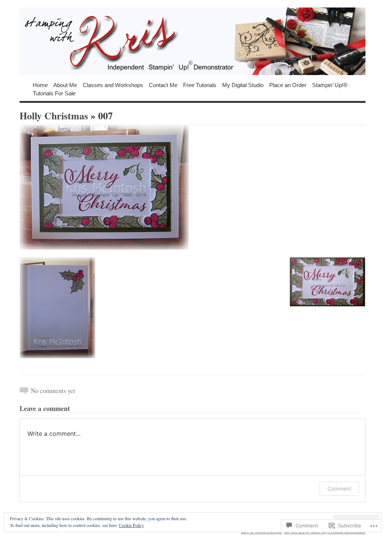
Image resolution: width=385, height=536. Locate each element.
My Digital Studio (243, 84)
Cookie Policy (131, 525)
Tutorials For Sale (54, 93)
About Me (65, 84)
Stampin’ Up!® (329, 84)
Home (40, 84)
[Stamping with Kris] (192, 41)
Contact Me (163, 84)
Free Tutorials (200, 84)
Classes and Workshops (113, 84)
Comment (339, 488)
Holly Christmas (54, 115)
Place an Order (287, 84)
